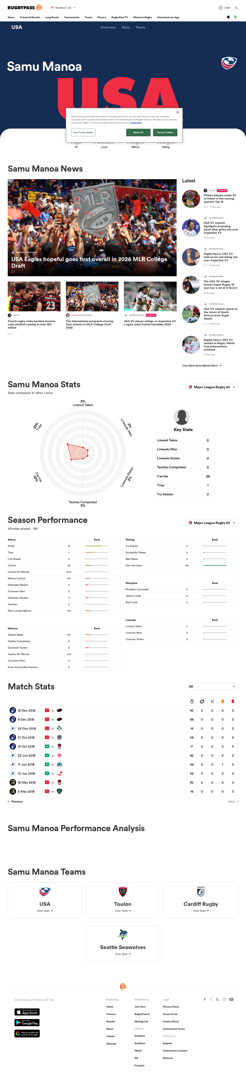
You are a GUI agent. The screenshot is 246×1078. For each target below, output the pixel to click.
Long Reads (52, 17)
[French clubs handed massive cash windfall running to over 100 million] (34, 309)
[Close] (178, 112)
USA (16, 27)
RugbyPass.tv (142, 1014)
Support (167, 1043)
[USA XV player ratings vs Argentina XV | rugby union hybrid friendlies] (150, 309)
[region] (124, 125)
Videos (110, 1036)
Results (110, 1021)
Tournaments (71, 17)
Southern (140, 1043)
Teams (88, 17)
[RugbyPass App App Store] (47, 1012)
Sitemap (111, 1043)
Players (102, 17)
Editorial (168, 1058)
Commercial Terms (174, 1029)
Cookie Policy (171, 1021)
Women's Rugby (142, 17)
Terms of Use (170, 1014)
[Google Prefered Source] (47, 1034)
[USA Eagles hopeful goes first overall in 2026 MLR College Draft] (92, 227)
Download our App (168, 17)
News (11, 17)
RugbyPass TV (119, 17)
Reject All (138, 132)
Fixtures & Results (30, 17)
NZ (136, 1058)
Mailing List (141, 1021)
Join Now (140, 1006)
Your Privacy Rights (83, 132)
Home (109, 1006)
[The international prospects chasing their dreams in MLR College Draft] (92, 309)
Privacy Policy (171, 1006)
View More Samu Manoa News (200, 365)
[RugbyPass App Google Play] (47, 1023)
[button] (108, 27)
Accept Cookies (165, 132)
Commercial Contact (175, 1050)
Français (139, 1065)
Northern (140, 1036)
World (138, 1050)
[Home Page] (25, 7)
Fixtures (111, 1014)
